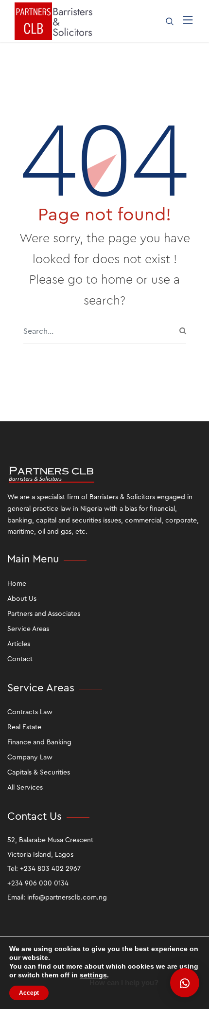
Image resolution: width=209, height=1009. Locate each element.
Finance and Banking (39, 742)
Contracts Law (29, 712)
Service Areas (28, 629)
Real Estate (24, 727)
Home (16, 583)
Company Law (29, 757)
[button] (184, 982)
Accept (29, 993)
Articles (18, 644)
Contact (20, 659)
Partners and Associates (43, 614)
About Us (21, 598)
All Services (25, 787)
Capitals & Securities (38, 772)
